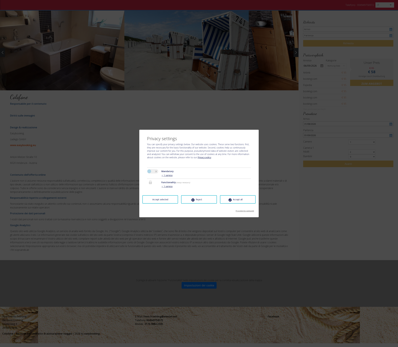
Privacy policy (204, 157)
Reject (199, 199)
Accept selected (160, 199)
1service (167, 175)
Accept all (238, 199)
